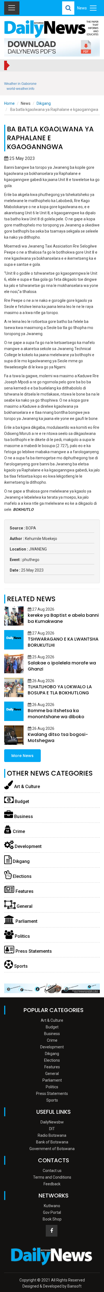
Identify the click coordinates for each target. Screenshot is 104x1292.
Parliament (25, 921)
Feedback (52, 1184)
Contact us (52, 1170)
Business (23, 816)
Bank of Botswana (52, 1142)
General (24, 906)
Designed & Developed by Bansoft (52, 1286)
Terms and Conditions (52, 1177)
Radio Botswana (52, 1135)
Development (28, 846)
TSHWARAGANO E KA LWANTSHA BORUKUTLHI (63, 642)
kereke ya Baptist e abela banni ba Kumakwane (63, 618)
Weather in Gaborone (20, 84)
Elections (22, 876)
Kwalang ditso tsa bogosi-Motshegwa (58, 737)
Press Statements (33, 951)
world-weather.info (20, 89)
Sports (20, 966)
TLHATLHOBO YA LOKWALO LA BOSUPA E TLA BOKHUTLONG (60, 690)
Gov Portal (52, 1212)
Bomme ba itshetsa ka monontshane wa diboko (56, 713)
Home (9, 103)
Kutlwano (52, 1206)
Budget (21, 801)
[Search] (68, 8)
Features (24, 891)
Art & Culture (26, 786)
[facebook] (51, 1231)
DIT (52, 1129)
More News (22, 755)
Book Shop (52, 1219)
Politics (22, 936)
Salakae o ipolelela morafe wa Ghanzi (62, 666)
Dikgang (44, 103)
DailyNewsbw (52, 1122)
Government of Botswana (52, 1148)
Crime (18, 831)
